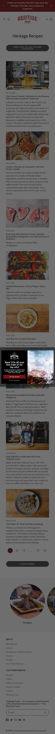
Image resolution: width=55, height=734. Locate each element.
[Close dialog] (52, 352)
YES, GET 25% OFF (14, 376)
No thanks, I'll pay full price (14, 380)
